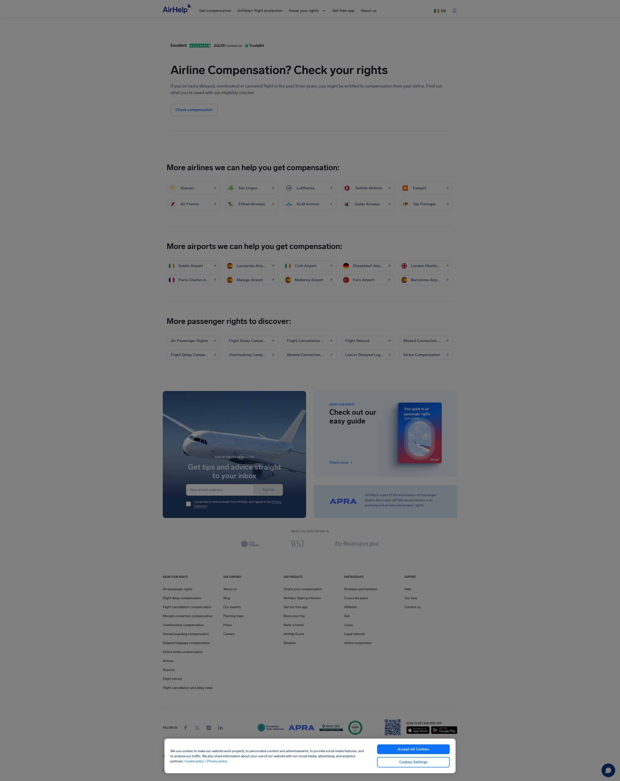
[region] (310, 756)
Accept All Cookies (413, 749)
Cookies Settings (413, 762)
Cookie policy (194, 761)
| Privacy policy (216, 761)
